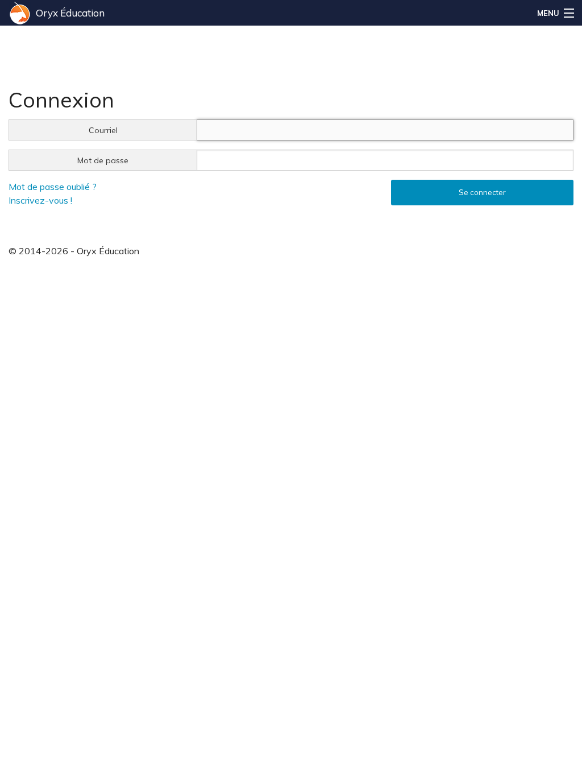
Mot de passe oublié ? (53, 186)
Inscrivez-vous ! (40, 200)
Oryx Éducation (70, 13)
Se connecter (482, 192)
